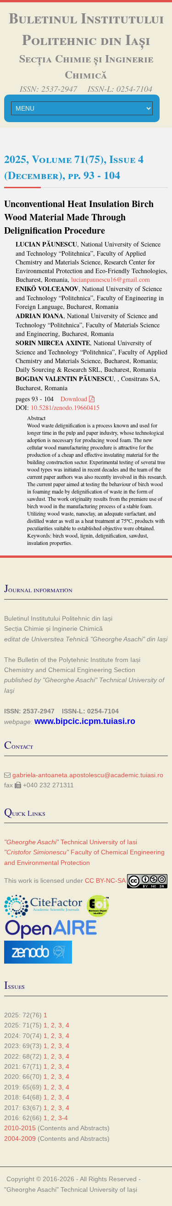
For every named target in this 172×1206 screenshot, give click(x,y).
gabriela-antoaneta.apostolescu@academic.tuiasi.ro (87, 775)
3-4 (63, 1118)
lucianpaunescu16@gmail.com (110, 279)
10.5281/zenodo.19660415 (65, 407)
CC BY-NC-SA (105, 880)
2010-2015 (20, 1128)
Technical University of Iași (99, 1189)
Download (75, 398)
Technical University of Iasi (70, 842)
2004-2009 (20, 1138)
